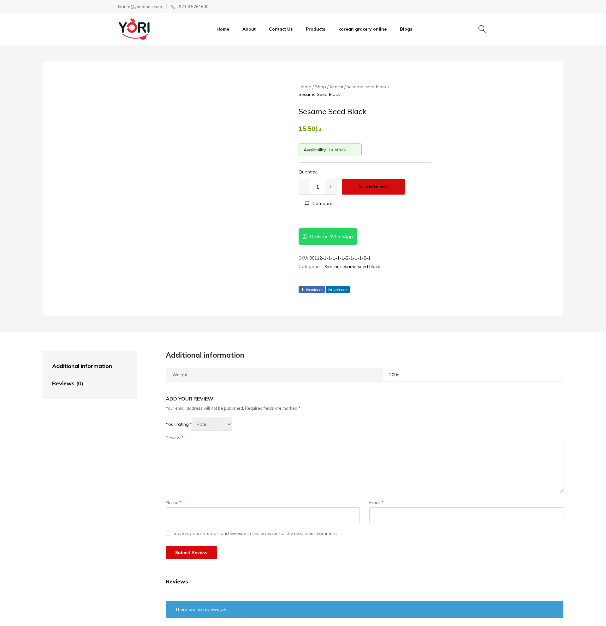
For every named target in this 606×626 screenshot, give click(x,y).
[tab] (83, 366)
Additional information (82, 366)
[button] (318, 203)
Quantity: (308, 172)
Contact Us (281, 29)
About (249, 29)
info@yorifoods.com (142, 6)
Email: (376, 502)
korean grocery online (362, 29)
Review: (175, 438)
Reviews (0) (67, 383)
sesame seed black (360, 266)
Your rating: (179, 424)
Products (315, 29)
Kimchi (331, 266)
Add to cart (376, 187)
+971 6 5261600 (192, 6)
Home (223, 29)
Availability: (315, 150)
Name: (173, 502)
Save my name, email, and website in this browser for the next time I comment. (256, 533)
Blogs (406, 29)
